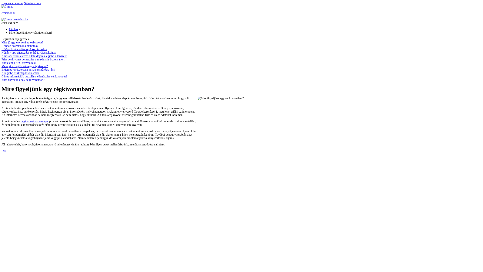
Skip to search (32, 3)
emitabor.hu (8, 13)
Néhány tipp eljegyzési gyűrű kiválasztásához (29, 52)
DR (4, 150)
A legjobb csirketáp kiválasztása (20, 73)
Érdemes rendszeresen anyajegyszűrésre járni (28, 69)
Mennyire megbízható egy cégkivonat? (25, 66)
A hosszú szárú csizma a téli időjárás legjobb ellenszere (34, 56)
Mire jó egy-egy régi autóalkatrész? (22, 42)
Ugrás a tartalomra (12, 3)
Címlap (13, 29)
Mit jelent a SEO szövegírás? (19, 62)
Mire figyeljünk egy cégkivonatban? (23, 79)
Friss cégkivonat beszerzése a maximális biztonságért (33, 59)
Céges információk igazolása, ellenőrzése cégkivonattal (34, 76)
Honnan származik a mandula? (20, 45)
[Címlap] (7, 6)
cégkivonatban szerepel (34, 121)
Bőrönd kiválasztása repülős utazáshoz (24, 49)
